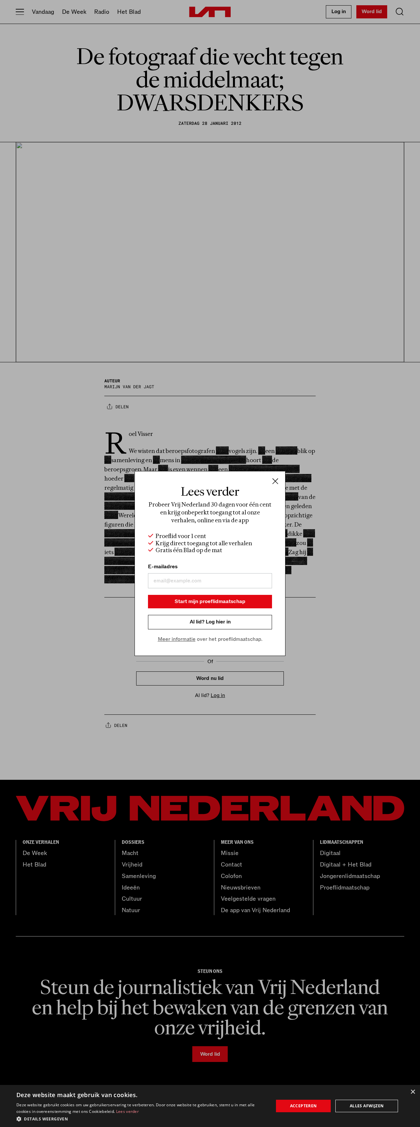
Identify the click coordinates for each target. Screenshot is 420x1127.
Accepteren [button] (303, 1106)
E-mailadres (163, 566)
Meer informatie (177, 639)
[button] (141, 1118)
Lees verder (127, 1111)
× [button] (412, 1092)
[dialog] (210, 1106)
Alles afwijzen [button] (367, 1106)
